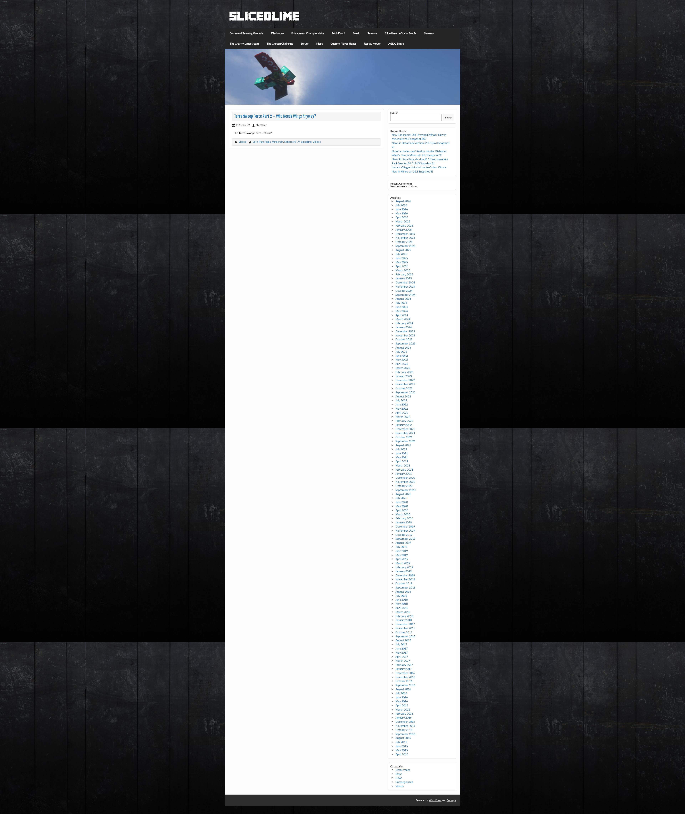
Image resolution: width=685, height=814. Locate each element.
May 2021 (401, 457)
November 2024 (405, 286)
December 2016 (405, 672)
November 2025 (405, 237)
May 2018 (401, 603)
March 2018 (402, 611)
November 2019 (405, 530)
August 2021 (403, 445)
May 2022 (401, 408)
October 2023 (403, 339)
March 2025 (402, 270)
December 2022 (405, 380)
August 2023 (403, 347)
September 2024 (405, 294)
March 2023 (402, 367)
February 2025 (404, 274)
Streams (429, 33)
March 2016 (402, 709)
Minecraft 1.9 (292, 141)
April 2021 (401, 461)
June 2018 (401, 599)
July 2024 (401, 302)
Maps (319, 43)
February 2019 (404, 567)
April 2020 (401, 510)
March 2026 (402, 221)
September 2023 (405, 343)
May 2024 (401, 311)
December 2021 (405, 428)
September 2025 (405, 245)
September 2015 (405, 734)
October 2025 (403, 241)
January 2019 (403, 571)
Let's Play (258, 141)
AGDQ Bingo (396, 43)
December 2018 (405, 575)
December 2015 (405, 721)
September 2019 (405, 538)
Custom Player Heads (343, 43)
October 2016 (403, 681)
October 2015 (403, 729)
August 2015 (403, 737)
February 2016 (404, 713)
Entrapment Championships (307, 33)
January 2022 (403, 424)
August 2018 (403, 591)
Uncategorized (404, 781)
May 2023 (401, 359)
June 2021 (401, 453)
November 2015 (405, 725)
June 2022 (401, 404)
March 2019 (402, 563)
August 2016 (403, 689)
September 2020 (405, 489)
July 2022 (401, 400)
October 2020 (403, 485)
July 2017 (401, 644)
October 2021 (403, 437)
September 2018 (405, 587)
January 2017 (403, 668)
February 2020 (404, 518)
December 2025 (405, 233)
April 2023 (401, 363)
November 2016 (405, 677)
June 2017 (401, 648)
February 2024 (404, 323)
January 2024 (403, 327)
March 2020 (402, 514)
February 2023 (404, 372)
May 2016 (401, 701)
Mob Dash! (338, 33)
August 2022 (403, 396)
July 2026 (401, 205)
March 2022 (402, 416)
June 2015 (401, 746)
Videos (243, 141)
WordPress (435, 800)
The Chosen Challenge (280, 43)
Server (305, 43)
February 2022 (404, 420)
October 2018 (403, 583)
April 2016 (401, 705)
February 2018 (404, 616)
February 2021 (404, 469)
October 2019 (403, 534)
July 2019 (401, 546)
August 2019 (403, 542)
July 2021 (401, 449)
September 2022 (405, 392)
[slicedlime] (264, 20)
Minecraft (277, 141)
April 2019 (401, 559)
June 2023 (401, 355)
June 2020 (401, 502)
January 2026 (403, 229)
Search (394, 112)
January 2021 (403, 473)
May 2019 (401, 555)
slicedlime (261, 124)
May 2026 (401, 213)
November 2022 (405, 384)
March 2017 (402, 660)
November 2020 (405, 481)
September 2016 (405, 685)
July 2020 (401, 497)
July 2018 (401, 595)
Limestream (402, 769)
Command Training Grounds (246, 33)
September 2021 (405, 441)
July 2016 (401, 693)
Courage (451, 800)
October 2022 (403, 388)
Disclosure (277, 33)
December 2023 (405, 331)
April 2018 (401, 607)
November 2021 (405, 433)
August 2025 (403, 250)
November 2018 (405, 579)
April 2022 (401, 412)
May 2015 (401, 750)
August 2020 (403, 494)
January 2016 (403, 717)
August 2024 (403, 298)
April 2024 (401, 315)
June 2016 (401, 697)
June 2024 (401, 306)
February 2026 (404, 225)
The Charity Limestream (244, 43)
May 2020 (401, 506)
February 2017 (404, 664)
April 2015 (401, 754)
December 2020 (405, 477)
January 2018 (403, 620)
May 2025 (401, 262)
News (398, 777)
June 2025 (401, 258)
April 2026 (401, 217)
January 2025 (403, 278)
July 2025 (401, 254)
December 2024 (405, 282)
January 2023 (403, 376)
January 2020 (403, 522)
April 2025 (401, 266)
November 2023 (405, 335)
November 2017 (405, 628)
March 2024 (402, 319)
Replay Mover (372, 43)
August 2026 (403, 201)
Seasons (372, 33)
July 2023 (401, 351)
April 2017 (401, 656)
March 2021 (402, 465)
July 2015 (401, 742)
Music (356, 33)
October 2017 (403, 632)
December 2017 (405, 624)
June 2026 (401, 209)
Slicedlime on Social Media (400, 33)
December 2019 (405, 526)
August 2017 (403, 640)
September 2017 (405, 636)
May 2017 (401, 652)
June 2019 (401, 550)
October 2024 (403, 290)
